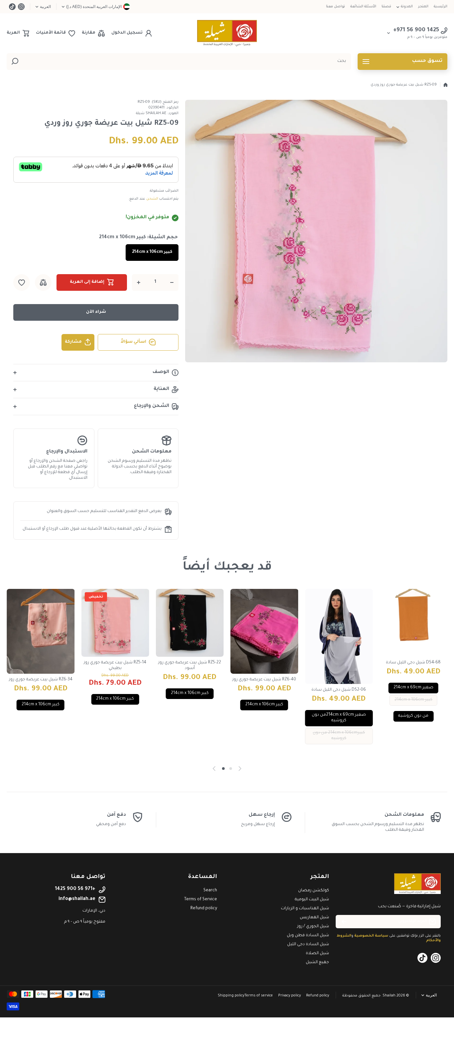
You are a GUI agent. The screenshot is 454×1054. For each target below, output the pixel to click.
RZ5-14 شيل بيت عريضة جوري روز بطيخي (115, 665)
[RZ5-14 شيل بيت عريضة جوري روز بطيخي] (115, 623)
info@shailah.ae (76, 899)
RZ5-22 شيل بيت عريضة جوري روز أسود (189, 665)
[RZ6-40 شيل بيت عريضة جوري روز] (264, 631)
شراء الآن (96, 312)
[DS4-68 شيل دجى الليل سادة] (413, 623)
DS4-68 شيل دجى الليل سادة (413, 662)
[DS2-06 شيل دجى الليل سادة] (339, 636)
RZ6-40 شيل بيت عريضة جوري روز (264, 679)
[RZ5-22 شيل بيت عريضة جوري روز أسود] (190, 623)
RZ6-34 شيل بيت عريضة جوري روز (40, 679)
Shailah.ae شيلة (151, 113)
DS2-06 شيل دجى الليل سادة (338, 690)
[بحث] (15, 61)
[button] (18, 33)
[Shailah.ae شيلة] (227, 33)
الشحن (152, 199)
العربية (45, 6)
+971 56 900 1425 (75, 889)
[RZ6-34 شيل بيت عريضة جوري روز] (40, 631)
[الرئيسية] (445, 85)
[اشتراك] (344, 921)
